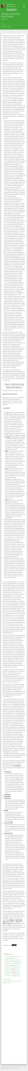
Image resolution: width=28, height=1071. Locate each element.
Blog (9, 26)
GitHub (21, 676)
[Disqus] (14, 1003)
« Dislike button (7, 979)
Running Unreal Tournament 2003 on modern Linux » (12, 982)
